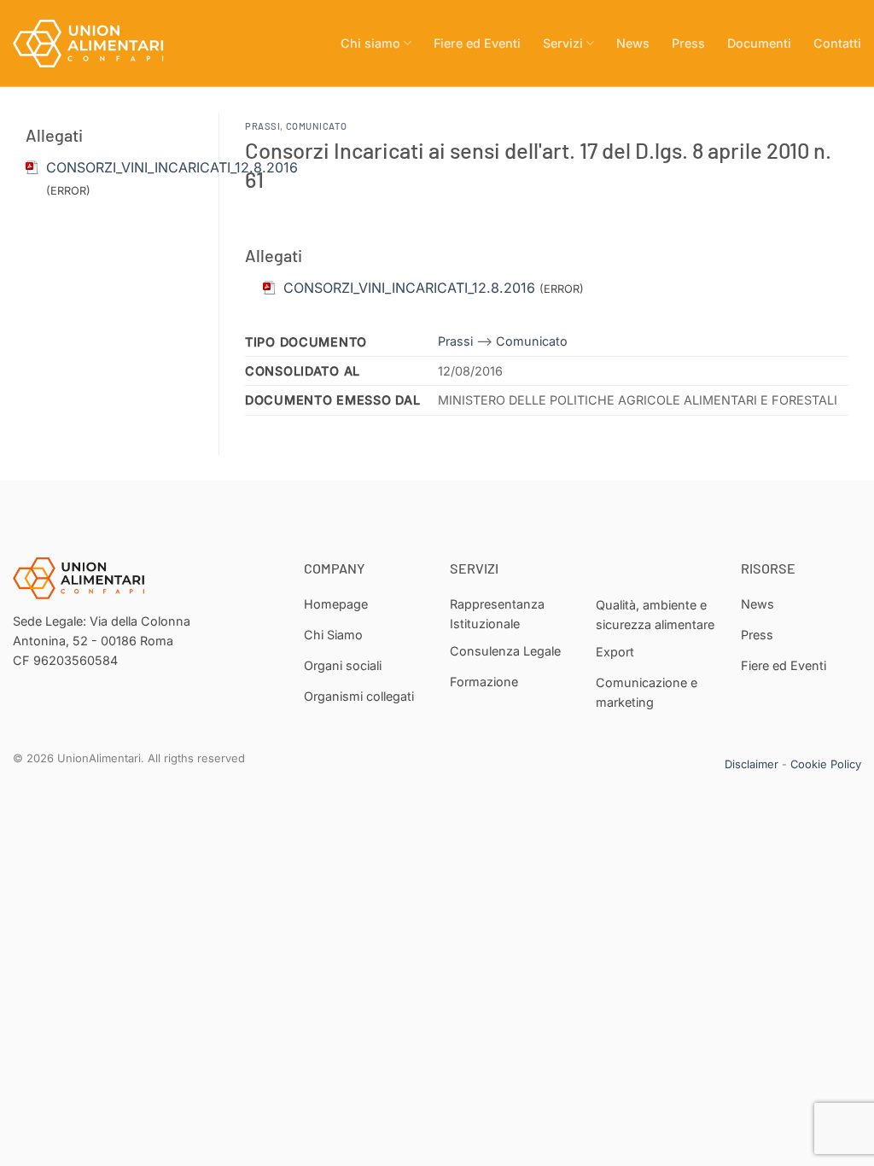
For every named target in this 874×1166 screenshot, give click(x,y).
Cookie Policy (825, 764)
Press (688, 43)
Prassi (262, 125)
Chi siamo (370, 43)
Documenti (759, 43)
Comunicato (316, 125)
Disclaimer (751, 764)
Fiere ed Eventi (477, 43)
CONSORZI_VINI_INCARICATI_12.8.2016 (172, 167)
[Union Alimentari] (98, 43)
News (633, 43)
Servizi (563, 43)
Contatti (837, 43)
